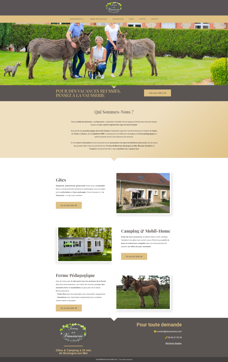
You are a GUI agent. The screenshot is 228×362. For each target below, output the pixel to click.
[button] (157, 92)
